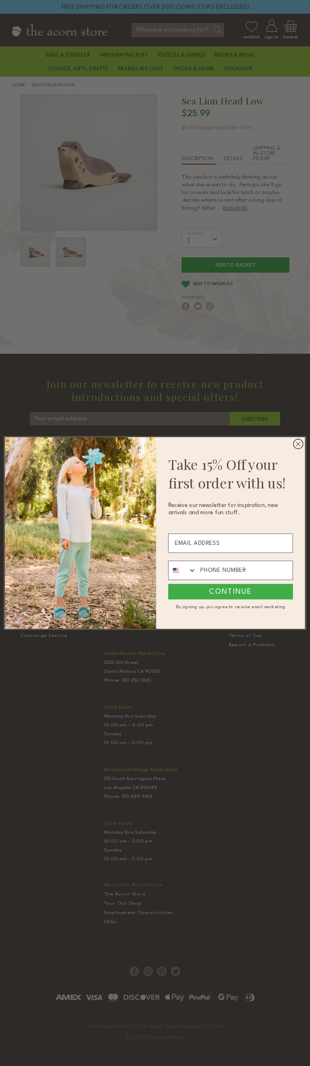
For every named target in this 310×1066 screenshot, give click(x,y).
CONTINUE (230, 591)
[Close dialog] (298, 444)
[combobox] (183, 570)
